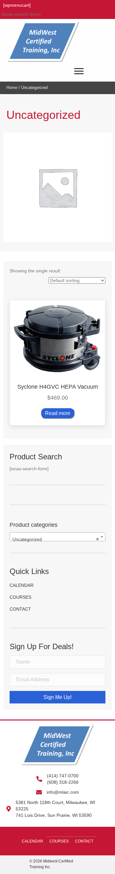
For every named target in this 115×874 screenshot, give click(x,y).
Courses (20, 597)
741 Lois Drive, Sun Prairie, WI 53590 (54, 815)
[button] (57, 697)
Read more (57, 413)
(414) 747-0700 (63, 775)
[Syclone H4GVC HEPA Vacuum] (57, 337)
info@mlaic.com (63, 792)
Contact (20, 609)
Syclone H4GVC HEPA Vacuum (57, 387)
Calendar (22, 585)
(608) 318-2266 (63, 782)
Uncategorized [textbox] (55, 539)
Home (11, 87)
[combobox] (57, 536)
